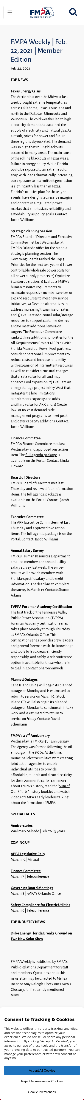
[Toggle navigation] (9, 12)
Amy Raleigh (33, 984)
